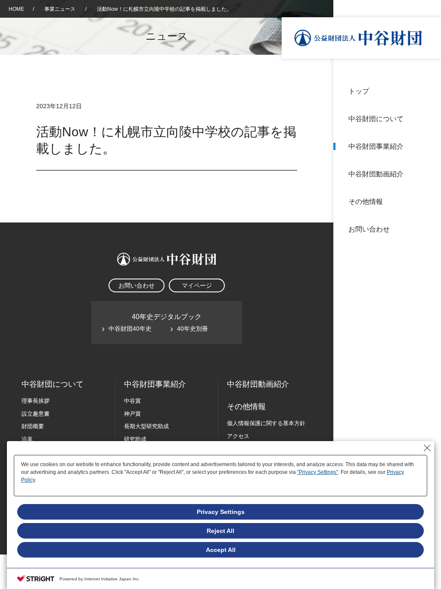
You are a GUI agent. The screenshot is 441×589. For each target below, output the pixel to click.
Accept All (221, 549)
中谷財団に (53, 384)
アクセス (238, 436)
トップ (358, 91)
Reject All (220, 530)
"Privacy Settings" (317, 472)
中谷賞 (132, 401)
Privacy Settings (221, 511)
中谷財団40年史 (130, 328)
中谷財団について (376, 118)
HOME (16, 9)
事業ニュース (60, 9)
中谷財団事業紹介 (376, 146)
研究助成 (135, 439)
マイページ (197, 285)
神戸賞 (132, 413)
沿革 (428, 174)
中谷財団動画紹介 (376, 174)
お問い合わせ (369, 229)
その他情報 (365, 201)
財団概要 (33, 426)
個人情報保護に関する (266, 423)
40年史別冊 (192, 328)
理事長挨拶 (36, 401)
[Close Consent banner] (427, 448)
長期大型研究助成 (146, 426)
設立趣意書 (36, 413)
